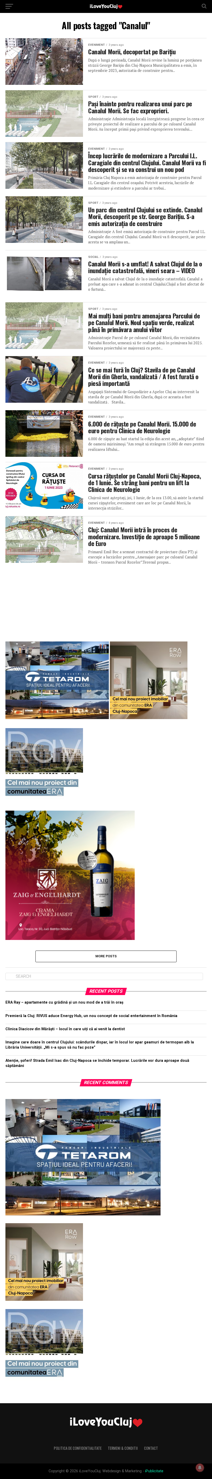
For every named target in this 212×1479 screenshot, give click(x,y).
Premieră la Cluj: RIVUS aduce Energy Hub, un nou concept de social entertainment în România (91, 1016)
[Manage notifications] (200, 1467)
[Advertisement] (105, 601)
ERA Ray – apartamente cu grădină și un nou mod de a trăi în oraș (64, 1002)
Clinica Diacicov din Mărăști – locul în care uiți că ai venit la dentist (65, 1029)
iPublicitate (154, 1471)
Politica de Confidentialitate (78, 1448)
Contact (151, 1448)
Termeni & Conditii (123, 1448)
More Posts (106, 956)
